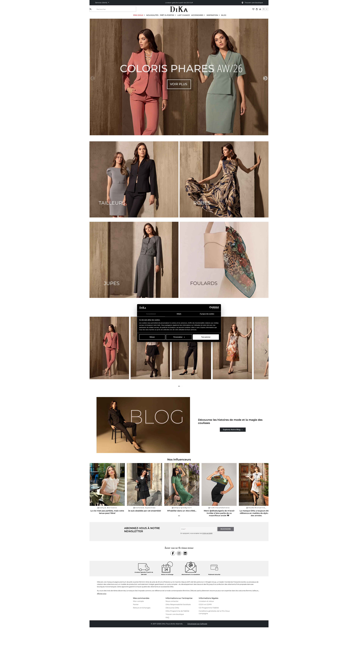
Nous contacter (172, 601)
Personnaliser (177, 337)
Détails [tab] (179, 314)
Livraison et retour (206, 601)
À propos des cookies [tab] (207, 314)
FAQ (167, 618)
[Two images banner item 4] (224, 259)
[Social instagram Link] (179, 553)
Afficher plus (101, 594)
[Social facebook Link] (173, 553)
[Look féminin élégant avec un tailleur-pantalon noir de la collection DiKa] (192, 352)
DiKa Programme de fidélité (177, 611)
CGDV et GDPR (207, 533)
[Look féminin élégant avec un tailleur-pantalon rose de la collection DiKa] (110, 352)
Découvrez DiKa (172, 608)
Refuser (152, 337)
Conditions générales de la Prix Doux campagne (214, 612)
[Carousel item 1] (179, 77)
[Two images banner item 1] (134, 179)
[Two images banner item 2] (224, 179)
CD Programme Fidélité (209, 608)
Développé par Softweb (197, 624)
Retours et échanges (141, 608)
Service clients (101, 3)
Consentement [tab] (151, 314)
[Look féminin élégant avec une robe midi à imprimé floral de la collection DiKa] (233, 352)
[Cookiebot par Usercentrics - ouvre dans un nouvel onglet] (211, 307)
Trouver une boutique (175, 614)
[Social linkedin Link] (185, 553)
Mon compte (138, 601)
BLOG (223, 15)
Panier (136, 604)
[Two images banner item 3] (134, 259)
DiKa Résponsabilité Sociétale (178, 604)
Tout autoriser (205, 337)
